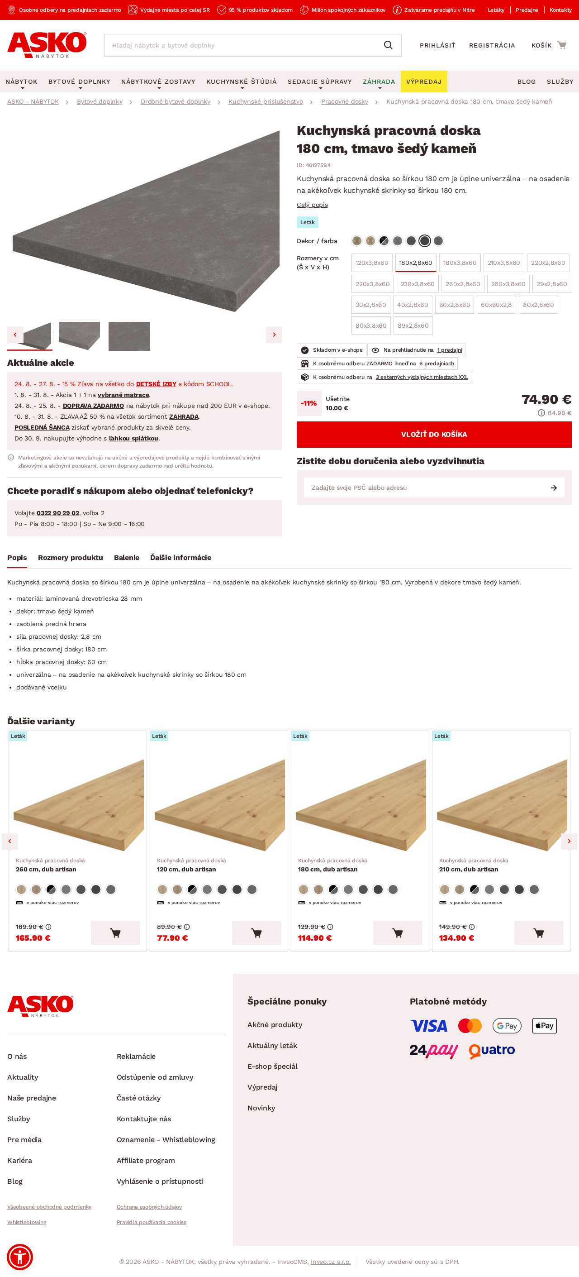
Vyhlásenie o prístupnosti (160, 1181)
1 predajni (449, 350)
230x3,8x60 (418, 286)
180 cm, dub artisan (332, 865)
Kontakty (561, 10)
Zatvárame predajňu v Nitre (439, 10)
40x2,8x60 (412, 307)
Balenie (126, 557)
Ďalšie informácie (180, 557)
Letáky (496, 10)
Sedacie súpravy (320, 81)
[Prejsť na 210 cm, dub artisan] (501, 802)
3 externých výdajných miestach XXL (422, 377)
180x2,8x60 (416, 262)
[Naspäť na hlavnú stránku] (46, 45)
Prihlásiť (438, 45)
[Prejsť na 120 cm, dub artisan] (219, 802)
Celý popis (312, 204)
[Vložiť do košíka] (115, 933)
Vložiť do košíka (434, 434)
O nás (17, 1056)
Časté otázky (139, 1098)
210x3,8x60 (502, 265)
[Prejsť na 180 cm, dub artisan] (360, 802)
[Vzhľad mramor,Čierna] (384, 240)
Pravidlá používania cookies (151, 1222)
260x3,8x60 (506, 286)
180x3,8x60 (458, 265)
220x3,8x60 (375, 286)
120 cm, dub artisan (191, 865)
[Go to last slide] (15, 335)
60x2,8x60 (455, 307)
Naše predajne (31, 1098)
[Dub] (356, 240)
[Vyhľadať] (390, 45)
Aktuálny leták (272, 1045)
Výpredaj (262, 1087)
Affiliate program (146, 1160)
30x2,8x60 (373, 307)
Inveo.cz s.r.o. (331, 1261)
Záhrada (379, 81)
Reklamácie (136, 1056)
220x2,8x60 (546, 265)
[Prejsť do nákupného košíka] (549, 45)
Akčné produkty (274, 1024)
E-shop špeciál (272, 1066)
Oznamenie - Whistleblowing (166, 1139)
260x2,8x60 (463, 283)
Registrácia (492, 45)
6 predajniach (436, 363)
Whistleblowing (26, 1222)
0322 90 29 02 (58, 513)
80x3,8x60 (373, 328)
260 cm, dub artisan (50, 865)
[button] (29, 336)
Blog (526, 81)
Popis (17, 557)
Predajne (527, 10)
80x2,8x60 (536, 307)
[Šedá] (397, 240)
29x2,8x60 (549, 286)
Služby (560, 81)
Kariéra (19, 1160)
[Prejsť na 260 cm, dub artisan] (78, 802)
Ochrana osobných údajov (149, 1207)
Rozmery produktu (70, 557)
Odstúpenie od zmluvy (155, 1077)
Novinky (261, 1108)
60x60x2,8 (494, 307)
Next (569, 841)
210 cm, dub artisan (473, 865)
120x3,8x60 (374, 265)
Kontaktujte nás (144, 1118)
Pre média (24, 1139)
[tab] (17, 559)
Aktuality (22, 1077)
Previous (10, 841)
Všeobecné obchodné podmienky (49, 1207)
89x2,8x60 (413, 328)
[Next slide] (274, 335)
